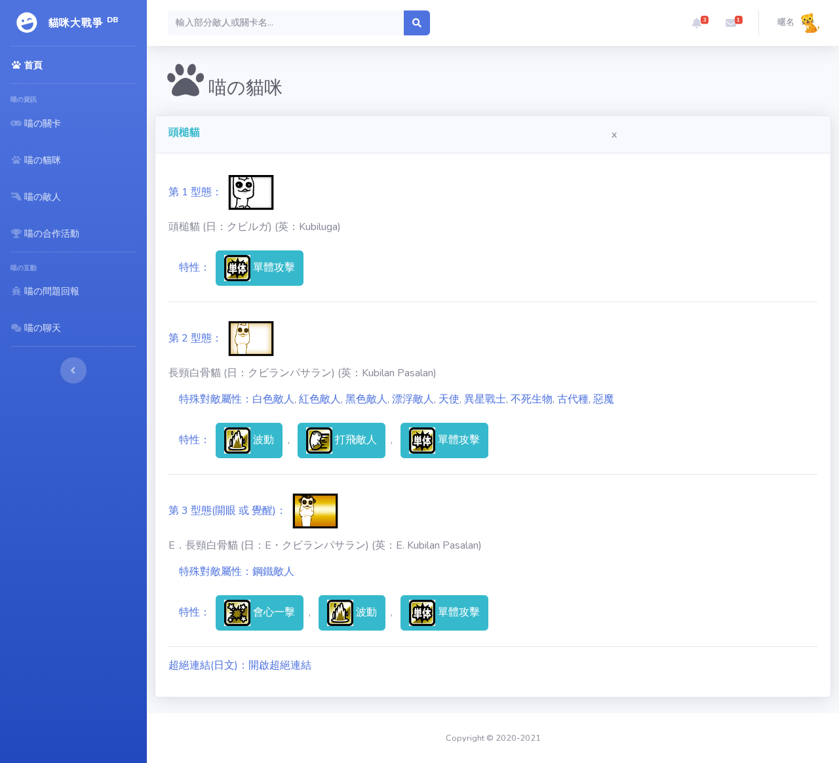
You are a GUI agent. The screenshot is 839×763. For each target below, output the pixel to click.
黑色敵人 (366, 399)
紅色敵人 (320, 399)
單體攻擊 (272, 267)
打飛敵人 (354, 439)
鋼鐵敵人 (273, 571)
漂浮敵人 (413, 399)
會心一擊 (272, 611)
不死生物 (532, 399)
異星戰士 (485, 399)
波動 (262, 439)
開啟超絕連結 (279, 665)
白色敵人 (273, 399)
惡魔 (603, 399)
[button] (696, 23)
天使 (449, 399)
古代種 (573, 399)
